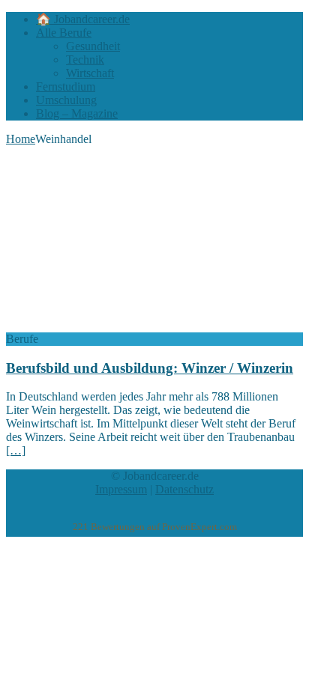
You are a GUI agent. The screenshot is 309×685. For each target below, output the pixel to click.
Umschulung (66, 100)
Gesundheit (93, 46)
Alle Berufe (64, 32)
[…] (16, 450)
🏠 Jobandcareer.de (83, 19)
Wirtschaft (90, 73)
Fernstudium (65, 86)
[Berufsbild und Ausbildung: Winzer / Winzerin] (128, 325)
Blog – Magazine (77, 113)
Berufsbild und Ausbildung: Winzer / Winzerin (149, 368)
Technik (85, 59)
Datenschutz (184, 489)
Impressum (121, 489)
